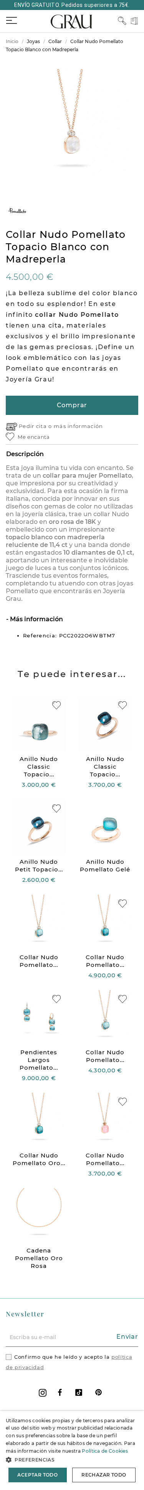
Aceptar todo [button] (37, 1475)
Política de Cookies (105, 1451)
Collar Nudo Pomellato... (39, 960)
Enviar (127, 1336)
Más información (35, 619)
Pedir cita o (36, 426)
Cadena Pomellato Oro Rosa (39, 1258)
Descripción (25, 454)
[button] (72, 1460)
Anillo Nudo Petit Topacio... (39, 865)
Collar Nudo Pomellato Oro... (39, 1159)
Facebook (60, 1392)
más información (78, 426)
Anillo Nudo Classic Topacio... (39, 766)
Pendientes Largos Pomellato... (39, 1060)
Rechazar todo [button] (103, 1475)
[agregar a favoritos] (56, 705)
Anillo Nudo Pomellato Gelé (105, 865)
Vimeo (78, 1392)
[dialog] (72, 1450)
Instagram (42, 1392)
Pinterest (98, 1392)
